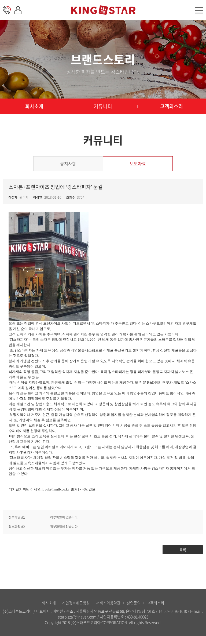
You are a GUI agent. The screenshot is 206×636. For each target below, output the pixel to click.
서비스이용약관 (108, 602)
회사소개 (34, 106)
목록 (182, 549)
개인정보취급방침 (76, 602)
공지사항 (68, 163)
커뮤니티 (103, 106)
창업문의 (134, 602)
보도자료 (138, 163)
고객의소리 (171, 106)
